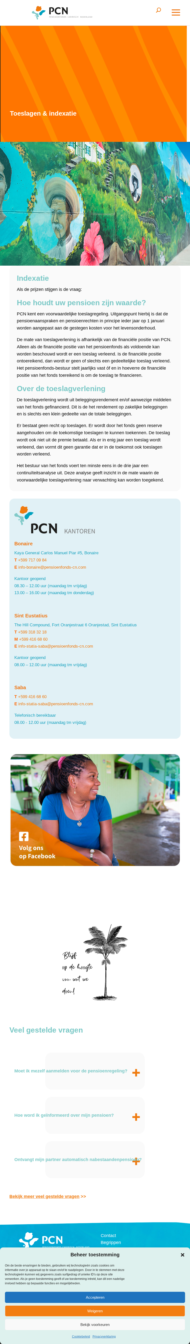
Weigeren (95, 1311)
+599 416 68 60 (33, 639)
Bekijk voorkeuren (95, 1324)
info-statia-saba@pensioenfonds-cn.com (55, 646)
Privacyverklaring (104, 1336)
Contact (108, 1235)
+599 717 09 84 (32, 560)
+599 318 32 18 (32, 632)
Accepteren (95, 1297)
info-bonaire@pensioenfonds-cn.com (52, 567)
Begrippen (111, 1242)
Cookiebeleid (81, 1336)
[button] (182, 1254)
